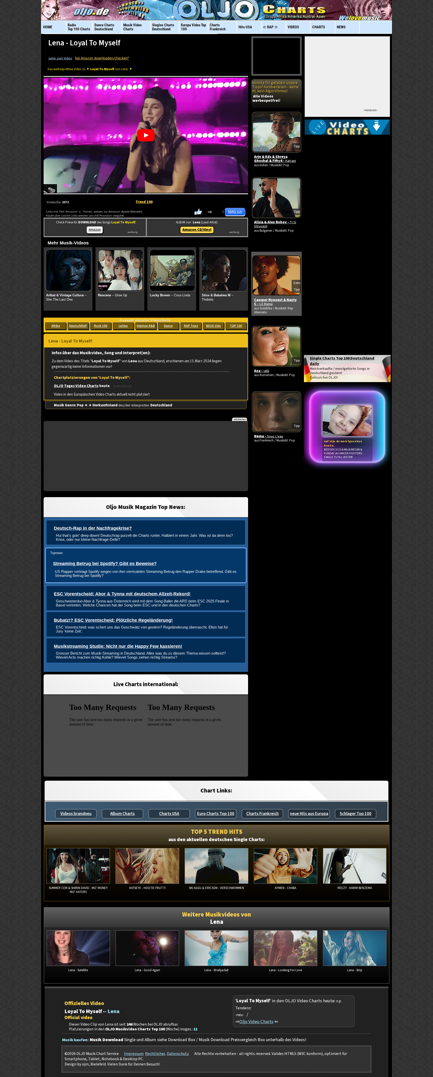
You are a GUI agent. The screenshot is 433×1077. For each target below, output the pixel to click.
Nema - (268, 436)
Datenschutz (178, 1053)
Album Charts (122, 814)
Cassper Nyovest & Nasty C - (275, 302)
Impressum (134, 1053)
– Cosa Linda (170, 295)
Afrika (55, 326)
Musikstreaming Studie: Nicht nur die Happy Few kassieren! (118, 646)
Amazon (95, 229)
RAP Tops (191, 326)
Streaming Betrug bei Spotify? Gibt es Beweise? (105, 563)
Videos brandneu (75, 814)
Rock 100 (100, 326)
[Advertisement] (146, 456)
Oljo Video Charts (256, 1021)
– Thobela (217, 297)
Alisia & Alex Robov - (275, 224)
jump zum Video (60, 58)
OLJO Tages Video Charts (76, 386)
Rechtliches (155, 1053)
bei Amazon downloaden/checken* (102, 58)
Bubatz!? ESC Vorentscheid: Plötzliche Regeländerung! (113, 620)
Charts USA (169, 814)
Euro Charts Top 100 (215, 814)
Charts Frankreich (262, 814)
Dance (168, 326)
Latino (123, 326)
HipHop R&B (146, 326)
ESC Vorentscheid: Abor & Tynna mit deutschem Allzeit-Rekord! (122, 593)
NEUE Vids (213, 326)
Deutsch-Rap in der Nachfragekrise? (93, 528)
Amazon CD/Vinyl (196, 229)
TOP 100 (236, 326)
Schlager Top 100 (355, 814)
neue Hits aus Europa (309, 814)
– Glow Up (112, 295)
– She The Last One (66, 297)
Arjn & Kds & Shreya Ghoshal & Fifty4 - (275, 158)
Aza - (261, 371)
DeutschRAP (78, 326)
